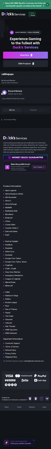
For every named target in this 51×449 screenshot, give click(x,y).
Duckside (8, 255)
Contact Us (5, 397)
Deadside (8, 248)
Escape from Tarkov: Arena (16, 262)
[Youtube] (36, 399)
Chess (7, 221)
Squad (7, 313)
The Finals (9, 316)
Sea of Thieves (11, 309)
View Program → (38, 167)
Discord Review (9, 80)
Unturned (8, 319)
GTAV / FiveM (10, 269)
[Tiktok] (41, 399)
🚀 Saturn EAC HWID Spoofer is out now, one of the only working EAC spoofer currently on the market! (24, 4)
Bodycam (9, 218)
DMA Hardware (11, 333)
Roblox (8, 299)
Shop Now (24, 55)
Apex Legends (10, 190)
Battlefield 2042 (11, 211)
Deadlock (8, 245)
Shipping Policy (11, 357)
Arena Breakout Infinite (14, 194)
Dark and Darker (11, 231)
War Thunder (10, 326)
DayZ (7, 235)
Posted (15, 94)
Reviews (15, 83)
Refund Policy (10, 350)
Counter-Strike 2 (11, 228)
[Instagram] (30, 399)
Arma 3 (8, 201)
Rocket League (11, 302)
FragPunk (9, 265)
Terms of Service (12, 347)
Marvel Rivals (10, 282)
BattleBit (8, 207)
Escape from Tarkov (13, 258)
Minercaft (9, 286)
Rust (7, 306)
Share (13, 110)
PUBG (7, 292)
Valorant (8, 323)
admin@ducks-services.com (34, 361)
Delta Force (9, 252)
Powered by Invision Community (14, 400)
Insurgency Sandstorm (14, 275)
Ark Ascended (10, 197)
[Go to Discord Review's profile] (4, 92)
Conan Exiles (10, 225)
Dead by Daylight (11, 241)
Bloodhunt (9, 214)
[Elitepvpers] (47, 399)
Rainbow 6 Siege (11, 296)
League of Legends (12, 279)
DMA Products (24, 64)
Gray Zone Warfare (12, 272)
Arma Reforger (11, 204)
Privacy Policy (10, 353)
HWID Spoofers (11, 330)
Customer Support (12, 343)
